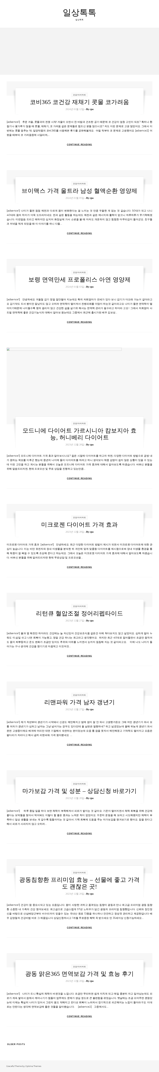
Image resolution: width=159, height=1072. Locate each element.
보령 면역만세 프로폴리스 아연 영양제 (79, 279)
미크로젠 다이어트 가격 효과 (79, 524)
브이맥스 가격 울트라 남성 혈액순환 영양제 (79, 190)
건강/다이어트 (79, 95)
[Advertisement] (79, 51)
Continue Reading (79, 144)
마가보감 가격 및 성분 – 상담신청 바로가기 (79, 791)
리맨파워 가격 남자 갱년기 (79, 702)
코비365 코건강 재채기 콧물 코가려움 (79, 102)
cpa (91, 109)
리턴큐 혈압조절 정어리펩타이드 (79, 613)
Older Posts (15, 1044)
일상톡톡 (79, 12)
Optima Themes (33, 1066)
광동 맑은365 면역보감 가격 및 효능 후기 (79, 973)
